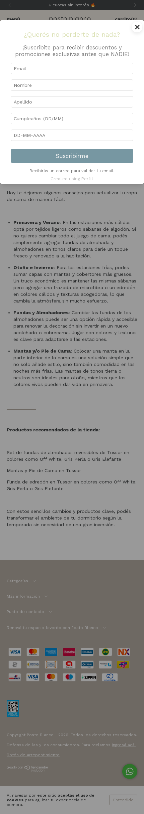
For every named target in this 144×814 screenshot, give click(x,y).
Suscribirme (72, 156)
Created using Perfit (72, 178)
